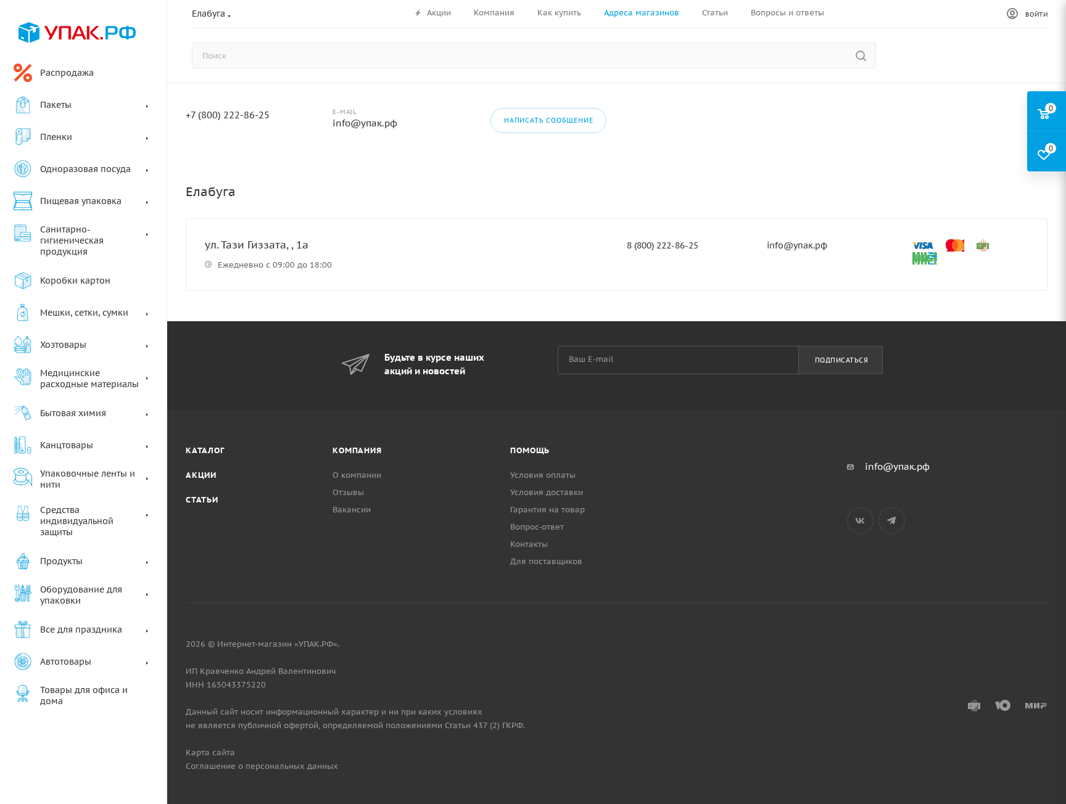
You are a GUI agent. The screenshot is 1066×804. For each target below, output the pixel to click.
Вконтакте (860, 520)
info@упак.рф (365, 123)
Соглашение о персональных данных (262, 766)
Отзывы (348, 492)
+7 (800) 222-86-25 (228, 115)
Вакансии (352, 509)
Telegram (891, 520)
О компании (357, 475)
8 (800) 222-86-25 (662, 245)
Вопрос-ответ (537, 527)
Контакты (529, 544)
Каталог (205, 450)
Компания (357, 450)
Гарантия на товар (547, 509)
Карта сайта (210, 752)
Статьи (202, 499)
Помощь (530, 450)
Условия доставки (546, 492)
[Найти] (861, 55)
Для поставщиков (546, 561)
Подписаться (842, 360)
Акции (201, 475)
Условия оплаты (543, 475)
